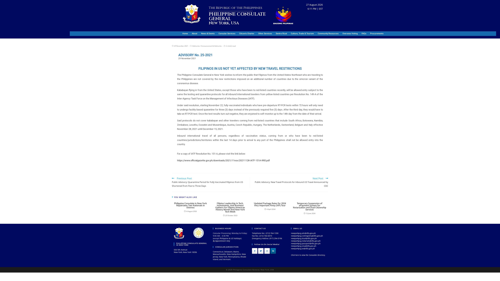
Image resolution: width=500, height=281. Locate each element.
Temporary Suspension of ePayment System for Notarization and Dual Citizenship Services (309, 206)
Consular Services (226, 33)
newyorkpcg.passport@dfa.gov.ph (306, 243)
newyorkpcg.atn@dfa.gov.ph (303, 233)
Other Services (265, 33)
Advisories (196, 46)
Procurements (376, 33)
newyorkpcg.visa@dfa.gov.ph (303, 246)
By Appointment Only (221, 241)
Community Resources (328, 33)
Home (185, 33)
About (194, 33)
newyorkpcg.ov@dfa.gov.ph (303, 248)
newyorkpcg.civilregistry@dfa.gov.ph (307, 236)
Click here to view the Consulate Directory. (308, 255)
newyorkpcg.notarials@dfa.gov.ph (306, 241)
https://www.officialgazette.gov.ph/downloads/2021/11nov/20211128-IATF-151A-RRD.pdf (223, 160)
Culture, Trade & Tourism (302, 33)
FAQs (364, 33)
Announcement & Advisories (211, 46)
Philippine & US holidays (230, 238)
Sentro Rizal (281, 33)
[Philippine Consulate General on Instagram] (267, 251)
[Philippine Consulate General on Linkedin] (273, 251)
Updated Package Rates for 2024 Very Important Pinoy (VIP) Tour (270, 204)
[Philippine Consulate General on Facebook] (254, 251)
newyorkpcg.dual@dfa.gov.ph (304, 238)
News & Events (208, 33)
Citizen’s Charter (246, 33)
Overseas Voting (350, 33)
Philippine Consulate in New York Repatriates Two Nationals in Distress (190, 205)
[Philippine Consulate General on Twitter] (261, 251)
